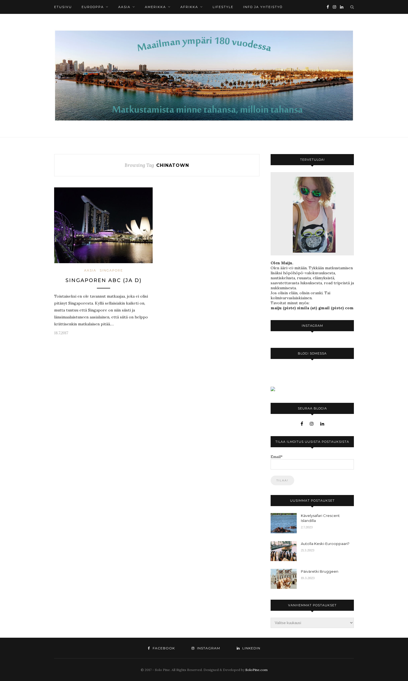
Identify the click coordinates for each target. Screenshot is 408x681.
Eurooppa (93, 7)
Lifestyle (223, 7)
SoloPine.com (256, 670)
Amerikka (155, 7)
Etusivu (63, 7)
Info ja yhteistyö (263, 7)
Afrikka (189, 7)
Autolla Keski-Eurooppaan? (325, 543)
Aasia (124, 7)
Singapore (111, 270)
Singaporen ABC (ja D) (104, 280)
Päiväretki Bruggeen (319, 571)
